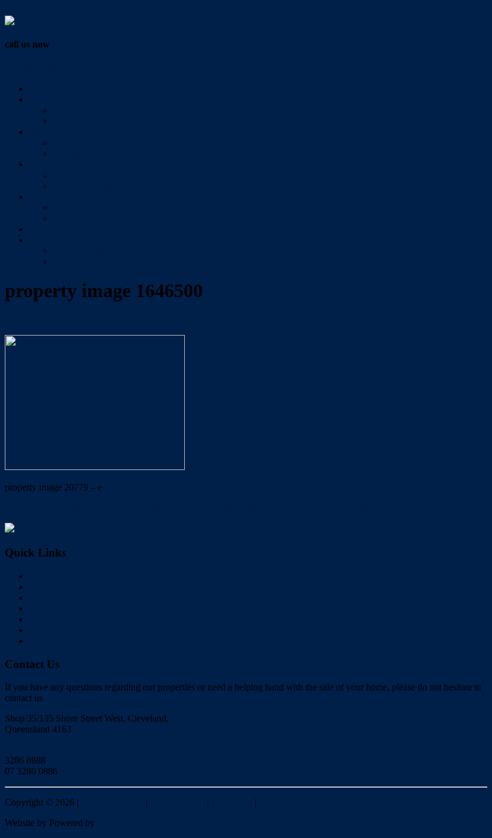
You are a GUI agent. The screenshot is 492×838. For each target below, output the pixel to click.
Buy (37, 99)
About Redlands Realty (97, 207)
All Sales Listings (86, 110)
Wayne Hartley (95, 320)
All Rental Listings (88, 175)
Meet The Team (83, 218)
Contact (43, 240)
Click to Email (32, 749)
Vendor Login (31, 10)
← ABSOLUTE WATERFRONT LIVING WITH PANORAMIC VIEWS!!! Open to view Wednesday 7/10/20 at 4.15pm (239, 507)
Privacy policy (177, 802)
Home (40, 88)
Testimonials (76, 153)
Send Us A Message (91, 251)
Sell (36, 132)
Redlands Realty (112, 802)
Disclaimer (231, 802)
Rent (38, 164)
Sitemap (274, 802)
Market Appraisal (85, 261)
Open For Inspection (92, 121)
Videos (42, 229)
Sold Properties (81, 142)
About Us (47, 196)
